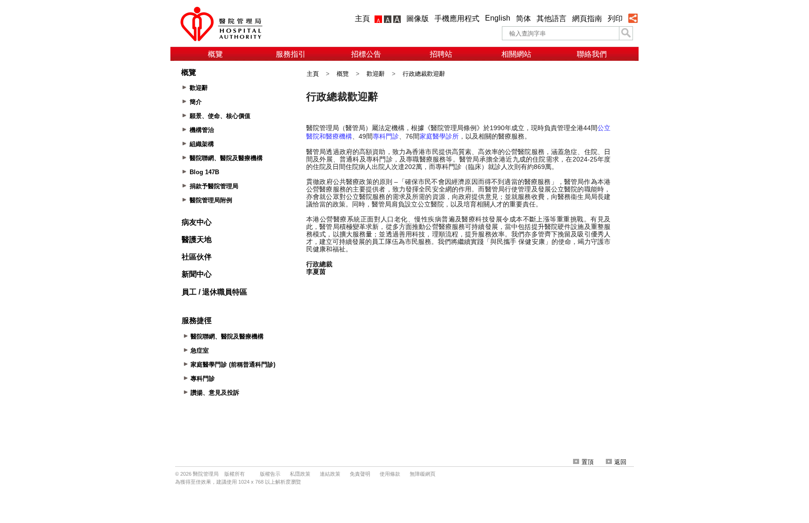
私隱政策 (300, 474)
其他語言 (551, 18)
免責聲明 (360, 474)
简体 (523, 18)
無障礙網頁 (422, 474)
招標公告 (366, 54)
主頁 (362, 18)
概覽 (215, 54)
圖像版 (417, 18)
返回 (620, 461)
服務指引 (291, 54)
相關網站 (516, 54)
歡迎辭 (376, 73)
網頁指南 (587, 18)
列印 (615, 18)
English (497, 18)
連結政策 (330, 474)
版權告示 (270, 474)
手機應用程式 (456, 18)
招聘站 (441, 54)
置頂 (587, 461)
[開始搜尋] (626, 33)
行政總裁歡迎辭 (424, 73)
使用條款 (390, 474)
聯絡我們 (592, 54)
